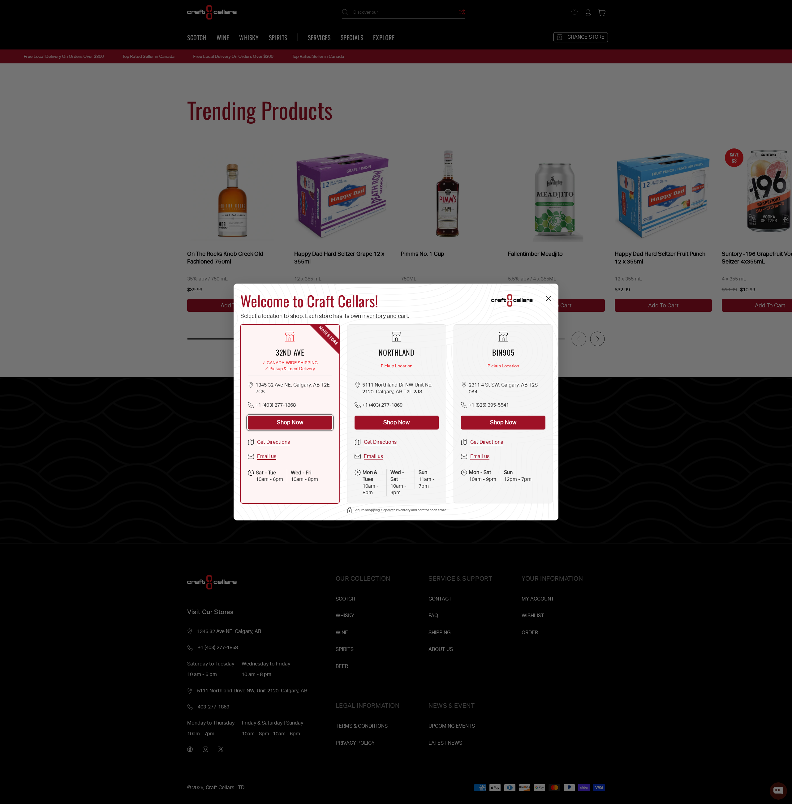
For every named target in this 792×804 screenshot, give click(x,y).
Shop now (290, 422)
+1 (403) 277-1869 (382, 405)
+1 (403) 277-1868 (276, 405)
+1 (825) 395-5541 (489, 405)
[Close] (548, 298)
